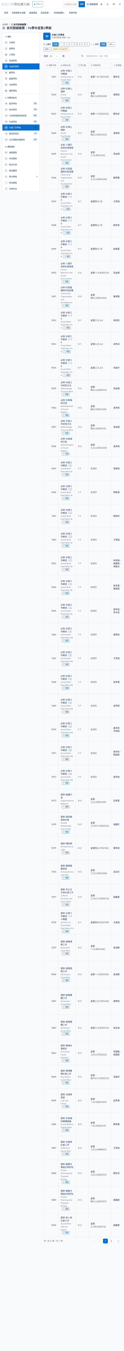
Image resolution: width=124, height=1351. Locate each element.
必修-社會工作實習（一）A (67, 196)
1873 (53, 800)
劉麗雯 (116, 563)
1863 (53, 563)
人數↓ (111, 44)
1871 (54, 753)
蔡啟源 (116, 492)
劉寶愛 (116, 248)
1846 (53, 177)
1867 (54, 658)
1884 (53, 1076)
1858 (53, 446)
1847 (53, 201)
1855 (53, 388)
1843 (53, 113)
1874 (53, 824)
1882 (53, 1027)
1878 (53, 922)
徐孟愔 (116, 1027)
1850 (53, 272)
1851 (53, 296)
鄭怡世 (116, 113)
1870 (53, 729)
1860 (53, 492)
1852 (53, 320)
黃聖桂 (116, 94)
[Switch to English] (108, 4)
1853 (53, 344)
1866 (53, 634)
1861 (54, 516)
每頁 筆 (54, 56)
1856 (53, 407)
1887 (53, 1148)
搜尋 (82, 4)
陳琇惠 (116, 177)
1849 (53, 248)
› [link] (117, 74)
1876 (53, 871)
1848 (53, 225)
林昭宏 (116, 320)
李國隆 (116, 1051)
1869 (53, 705)
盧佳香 (116, 728)
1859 (53, 468)
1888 (53, 1173)
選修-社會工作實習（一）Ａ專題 (67, 916)
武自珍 (116, 871)
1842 (53, 94)
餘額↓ (47, 49)
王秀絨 (116, 201)
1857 (53, 427)
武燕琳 (116, 1100)
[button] (45, 13)
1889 (53, 1200)
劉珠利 (116, 516)
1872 (53, 777)
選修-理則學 (66, 843)
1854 (53, 367)
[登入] (102, 4)
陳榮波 (116, 848)
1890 (53, 1225)
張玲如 (116, 751)
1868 (53, 682)
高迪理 (116, 153)
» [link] (118, 1241)
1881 (53, 1001)
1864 (53, 587)
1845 (53, 153)
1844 (53, 133)
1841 (53, 76)
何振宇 (116, 367)
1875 (53, 848)
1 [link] (105, 1241)
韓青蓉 (116, 225)
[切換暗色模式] (120, 4)
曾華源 (116, 133)
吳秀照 (116, 407)
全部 (55, 44)
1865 (53, 610)
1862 (53, 539)
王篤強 (116, 539)
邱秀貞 (116, 344)
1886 (53, 1124)
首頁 (6, 24)
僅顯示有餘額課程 (60, 49)
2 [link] (111, 1241)
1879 (53, 947)
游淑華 (116, 947)
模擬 (67, 83)
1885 (53, 1100)
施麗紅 (116, 824)
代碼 (103, 44)
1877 (53, 897)
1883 (53, 1053)
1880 (53, 974)
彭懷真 (116, 800)
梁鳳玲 (116, 1076)
